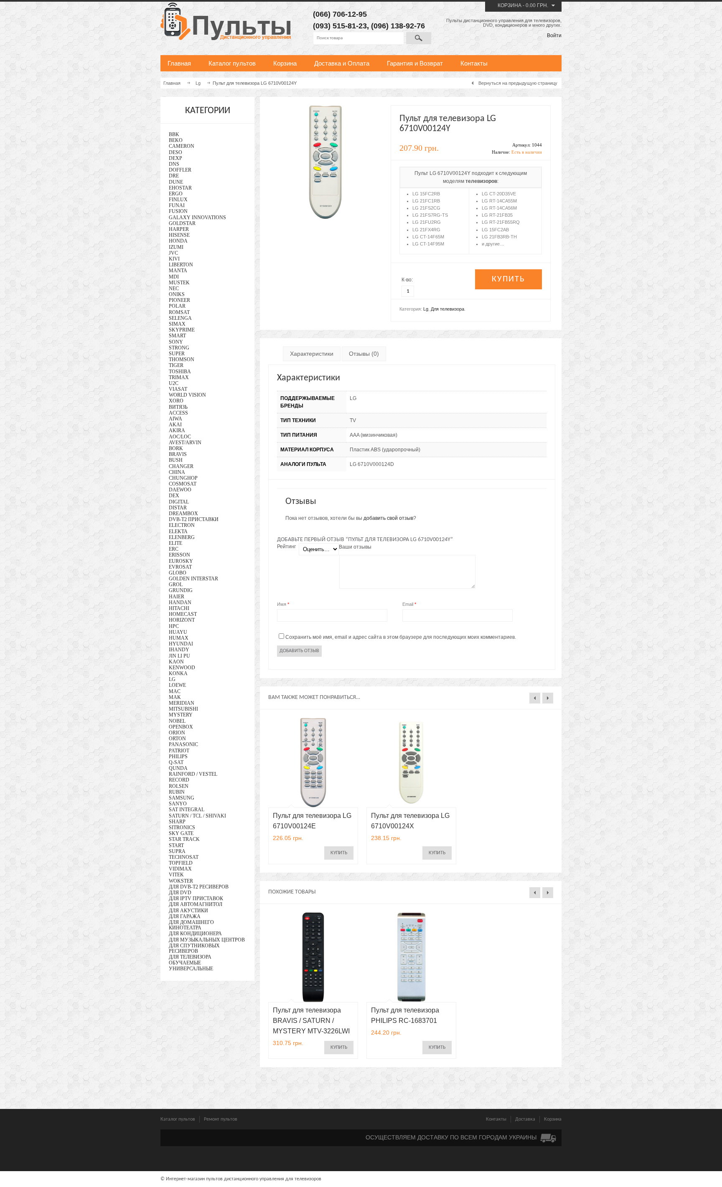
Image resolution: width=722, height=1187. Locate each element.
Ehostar (180, 188)
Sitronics (182, 827)
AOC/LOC (180, 437)
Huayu (178, 632)
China (177, 472)
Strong (179, 348)
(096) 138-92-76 (398, 26)
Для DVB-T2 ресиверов (199, 887)
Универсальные (191, 969)
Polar (177, 306)
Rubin (177, 792)
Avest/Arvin (185, 442)
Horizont (182, 620)
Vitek (176, 875)
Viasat (178, 389)
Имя (283, 604)
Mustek (179, 283)
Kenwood (182, 668)
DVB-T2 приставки (194, 519)
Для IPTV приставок (196, 898)
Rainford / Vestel (193, 774)
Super (177, 354)
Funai (177, 205)
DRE (174, 176)
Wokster (181, 881)
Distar (178, 508)
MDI (174, 277)
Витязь (178, 407)
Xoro (176, 401)
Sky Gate (181, 833)
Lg (425, 308)
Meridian (181, 703)
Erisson (179, 555)
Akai (175, 425)
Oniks (177, 294)
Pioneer (179, 300)
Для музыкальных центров (207, 940)
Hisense (179, 235)
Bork (176, 448)
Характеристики (311, 353)
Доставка (525, 1119)
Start (176, 845)
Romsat (179, 312)
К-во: (407, 280)
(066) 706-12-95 (340, 14)
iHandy (179, 650)
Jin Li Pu (179, 656)
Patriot (179, 751)
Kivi (174, 259)
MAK (175, 697)
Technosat (183, 857)
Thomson (181, 359)
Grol (176, 584)
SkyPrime (182, 330)
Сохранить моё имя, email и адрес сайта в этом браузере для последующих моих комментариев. (400, 637)
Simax (177, 324)
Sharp (177, 822)
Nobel (177, 721)
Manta (178, 270)
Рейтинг (286, 546)
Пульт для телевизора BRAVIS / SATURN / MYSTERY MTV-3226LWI (311, 1021)
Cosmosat (182, 484)
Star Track (184, 839)
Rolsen (178, 786)
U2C (173, 383)
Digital (179, 502)
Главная (179, 63)
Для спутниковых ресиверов (194, 948)
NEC (174, 288)
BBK (174, 134)
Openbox (181, 727)
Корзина (509, 5)
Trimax (179, 377)
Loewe (177, 685)
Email (409, 604)
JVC (173, 253)
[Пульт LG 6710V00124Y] (325, 217)
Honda (178, 241)
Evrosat (180, 567)
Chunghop (183, 478)
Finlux (178, 199)
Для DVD (180, 893)
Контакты (474, 63)
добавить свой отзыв (388, 518)
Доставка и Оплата (341, 63)
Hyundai (181, 644)
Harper (179, 229)
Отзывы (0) (364, 353)
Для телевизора (447, 308)
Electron (182, 525)
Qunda (178, 768)
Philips (178, 756)
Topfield (181, 863)
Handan (180, 602)
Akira (177, 430)
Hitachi (179, 608)
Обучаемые (185, 963)
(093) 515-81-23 (340, 26)
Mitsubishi (183, 709)
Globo (177, 573)
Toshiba (180, 372)
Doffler (180, 170)
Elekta (178, 531)
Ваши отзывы (355, 547)
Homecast (183, 614)
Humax (178, 638)
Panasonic (183, 744)
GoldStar (182, 223)
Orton (177, 739)
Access (178, 413)
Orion (177, 733)
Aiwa (175, 419)
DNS (174, 164)
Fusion (178, 211)
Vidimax (180, 869)
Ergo (176, 194)
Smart (177, 336)
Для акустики (188, 911)
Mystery (181, 715)
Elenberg (182, 537)
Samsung (181, 798)
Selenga (180, 318)
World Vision (187, 395)
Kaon (176, 662)
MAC (174, 691)
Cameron (181, 146)
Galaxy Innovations (197, 217)
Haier (176, 597)
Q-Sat (176, 762)
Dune (176, 182)
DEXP (175, 158)
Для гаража (185, 916)
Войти (554, 35)
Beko (176, 140)
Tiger (176, 365)
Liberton (181, 265)
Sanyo (178, 804)
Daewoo (180, 490)
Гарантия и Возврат (415, 63)
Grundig (181, 590)
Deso (175, 152)
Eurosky (181, 561)
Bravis (178, 454)
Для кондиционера (195, 933)
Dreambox (183, 513)
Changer (181, 466)
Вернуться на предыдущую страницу (517, 83)
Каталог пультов (232, 63)
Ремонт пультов (220, 1119)
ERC (173, 549)
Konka (178, 673)
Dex (174, 496)
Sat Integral (186, 809)
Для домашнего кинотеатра (191, 925)
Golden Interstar (193, 579)
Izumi (176, 247)
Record (179, 780)
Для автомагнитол (195, 904)
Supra (177, 851)
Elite (175, 543)
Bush (176, 460)
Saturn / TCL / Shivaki (197, 816)
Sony (176, 342)
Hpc (174, 626)
